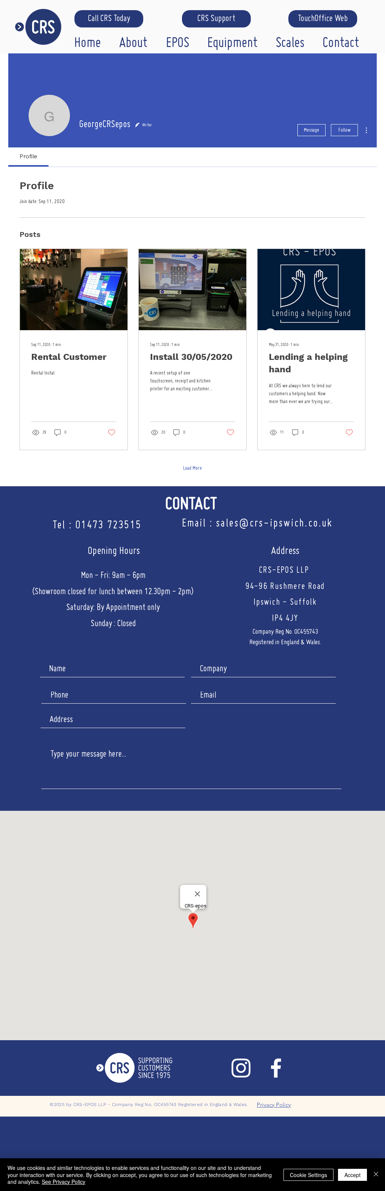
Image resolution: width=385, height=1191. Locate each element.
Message (311, 130)
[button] (137, 41)
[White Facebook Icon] (276, 1068)
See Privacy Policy (63, 1181)
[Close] (375, 1174)
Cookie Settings (308, 1175)
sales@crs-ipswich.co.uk (274, 524)
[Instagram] (241, 1068)
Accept (352, 1175)
